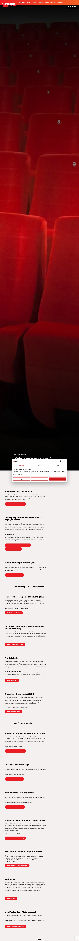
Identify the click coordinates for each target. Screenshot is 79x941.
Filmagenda (73, 6)
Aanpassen (38, 479)
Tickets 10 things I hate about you (15, 644)
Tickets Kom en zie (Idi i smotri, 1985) (15, 838)
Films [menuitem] (28, 2)
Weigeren (22, 479)
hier (43, 674)
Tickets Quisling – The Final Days (14, 779)
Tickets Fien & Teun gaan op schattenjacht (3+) (18, 545)
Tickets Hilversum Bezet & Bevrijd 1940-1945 (17, 865)
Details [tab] (39, 465)
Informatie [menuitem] (60, 2)
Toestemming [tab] (21, 465)
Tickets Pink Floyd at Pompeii (13, 612)
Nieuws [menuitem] (41, 2)
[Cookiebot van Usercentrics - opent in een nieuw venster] (60, 461)
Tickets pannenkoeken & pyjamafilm (15, 504)
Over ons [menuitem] (52, 2)
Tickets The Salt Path (12, 680)
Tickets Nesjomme (11, 898)
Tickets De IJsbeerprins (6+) (13, 549)
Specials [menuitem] (34, 2)
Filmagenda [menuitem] (22, 2)
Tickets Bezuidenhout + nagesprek (15, 807)
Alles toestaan (57, 479)
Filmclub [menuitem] (47, 2)
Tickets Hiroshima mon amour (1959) (15, 751)
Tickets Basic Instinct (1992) (13, 711)
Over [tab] (58, 465)
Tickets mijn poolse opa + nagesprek (15, 926)
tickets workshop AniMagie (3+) (14, 575)
